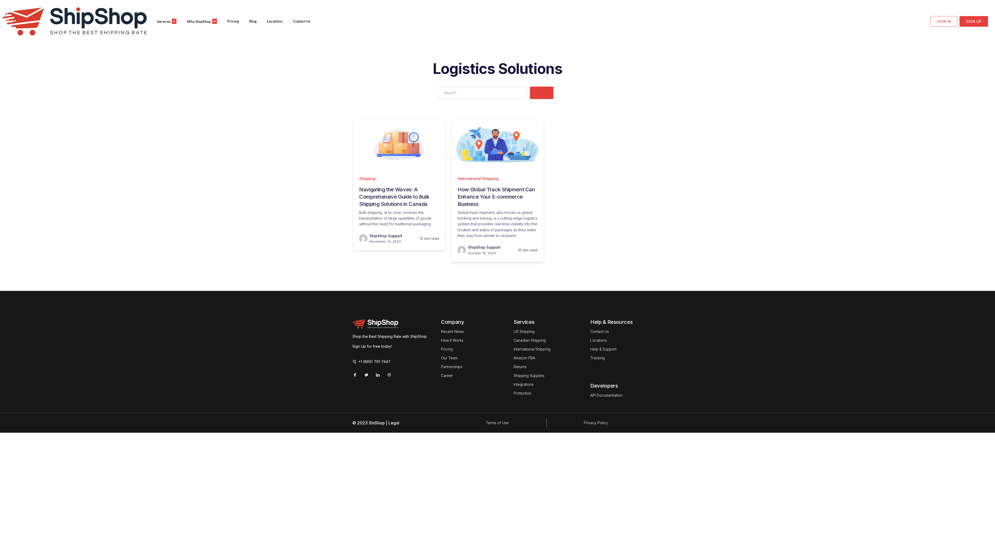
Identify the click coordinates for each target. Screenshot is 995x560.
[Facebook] (355, 375)
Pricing (233, 21)
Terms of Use (497, 423)
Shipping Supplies (529, 375)
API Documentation (606, 395)
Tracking (597, 358)
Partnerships (451, 367)
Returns (520, 367)
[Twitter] (366, 375)
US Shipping (524, 331)
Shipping (367, 178)
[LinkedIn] (378, 375)
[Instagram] (389, 375)
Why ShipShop (199, 21)
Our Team (449, 358)
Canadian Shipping (530, 340)
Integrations (524, 384)
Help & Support (603, 349)
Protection (522, 393)
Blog (253, 21)
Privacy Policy (596, 423)
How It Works (452, 340)
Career (447, 375)
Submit (541, 92)
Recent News (452, 331)
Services (163, 21)
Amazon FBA (524, 358)
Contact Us (301, 21)
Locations (274, 21)
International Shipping (478, 178)
